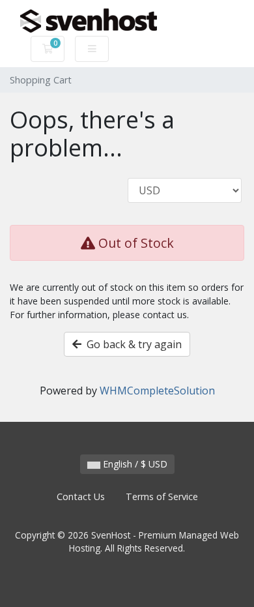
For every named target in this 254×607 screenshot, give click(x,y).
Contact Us (81, 496)
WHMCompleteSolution (157, 390)
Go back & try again (131, 344)
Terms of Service (162, 496)
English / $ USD (133, 464)
